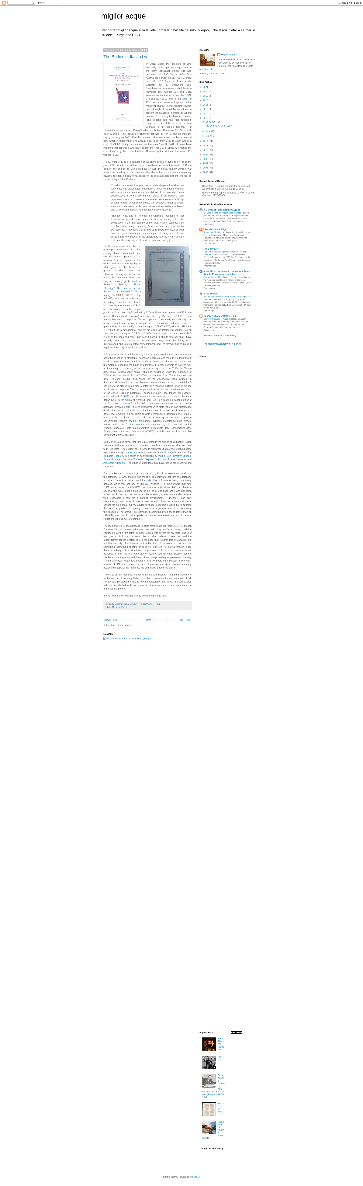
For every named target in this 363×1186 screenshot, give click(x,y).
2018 (206, 100)
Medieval (116, 607)
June (208, 131)
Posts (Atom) (123, 625)
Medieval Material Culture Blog (219, 335)
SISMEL (125, 396)
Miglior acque (228, 54)
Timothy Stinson (182, 455)
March (209, 135)
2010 (206, 150)
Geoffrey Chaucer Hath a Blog (219, 316)
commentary (130, 452)
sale (184, 98)
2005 (206, 172)
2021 (206, 87)
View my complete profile (212, 73)
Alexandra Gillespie (114, 462)
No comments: (147, 604)
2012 (206, 141)
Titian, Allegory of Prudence (221, 1044)
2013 (206, 118)
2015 (206, 109)
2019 (206, 96)
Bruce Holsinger (112, 459)
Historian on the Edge (214, 229)
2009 (206, 154)
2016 (206, 104)
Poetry (124, 607)
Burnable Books (112, 455)
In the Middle (210, 293)
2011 (206, 145)
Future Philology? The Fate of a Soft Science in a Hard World (122, 288)
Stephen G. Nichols (155, 459)
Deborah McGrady (133, 459)
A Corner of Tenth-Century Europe (221, 210)
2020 (206, 91)
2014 (206, 113)
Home (148, 620)
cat (148, 480)
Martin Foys (164, 455)
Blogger (195, 1177)
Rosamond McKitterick (214, 232)
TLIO (175, 368)
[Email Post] (158, 604)
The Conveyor (211, 249)
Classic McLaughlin (212, 277)
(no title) (220, 1058)
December (211, 121)
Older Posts (185, 620)
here (128, 406)
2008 (206, 159)
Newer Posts (110, 620)
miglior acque (123, 16)
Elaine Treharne (177, 459)
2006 (206, 167)
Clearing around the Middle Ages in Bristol (222, 213)
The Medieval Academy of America (222, 344)
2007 (206, 163)
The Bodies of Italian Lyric (126, 56)
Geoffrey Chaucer (212, 319)
